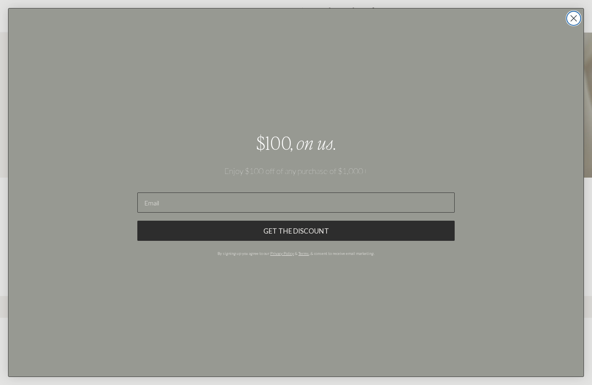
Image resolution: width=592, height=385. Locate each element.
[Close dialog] (574, 18)
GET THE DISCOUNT (296, 231)
